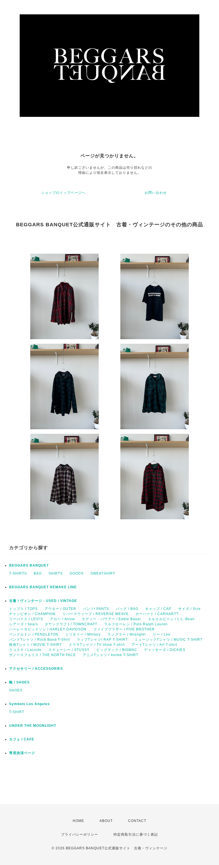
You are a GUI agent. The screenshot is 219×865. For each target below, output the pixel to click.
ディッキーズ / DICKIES (164, 650)
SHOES (16, 690)
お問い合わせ (156, 193)
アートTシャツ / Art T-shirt (154, 645)
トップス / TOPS (23, 609)
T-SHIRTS (18, 573)
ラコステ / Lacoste (25, 650)
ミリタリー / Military (83, 634)
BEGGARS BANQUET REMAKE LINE (43, 587)
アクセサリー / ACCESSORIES (36, 669)
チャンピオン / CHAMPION (32, 614)
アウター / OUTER (60, 609)
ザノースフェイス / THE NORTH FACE (42, 655)
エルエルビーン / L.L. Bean (171, 619)
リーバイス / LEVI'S (26, 619)
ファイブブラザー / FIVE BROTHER (124, 629)
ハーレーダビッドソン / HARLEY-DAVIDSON (47, 629)
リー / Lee (162, 634)
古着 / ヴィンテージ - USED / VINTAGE (43, 601)
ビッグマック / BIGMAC (116, 650)
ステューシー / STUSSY (69, 650)
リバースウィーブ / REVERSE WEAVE (95, 614)
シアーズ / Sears (23, 624)
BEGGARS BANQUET (29, 565)
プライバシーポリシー (79, 834)
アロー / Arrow (62, 619)
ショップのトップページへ (63, 193)
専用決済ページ (22, 753)
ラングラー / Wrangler (127, 634)
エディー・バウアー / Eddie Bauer (111, 619)
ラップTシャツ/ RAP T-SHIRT (102, 640)
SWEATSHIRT (102, 573)
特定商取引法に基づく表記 (135, 834)
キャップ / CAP (158, 609)
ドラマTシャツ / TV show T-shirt (97, 645)
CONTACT (137, 821)
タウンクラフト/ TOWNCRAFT (71, 624)
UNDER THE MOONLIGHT (32, 726)
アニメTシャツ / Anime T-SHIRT (110, 655)
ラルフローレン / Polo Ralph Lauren (136, 624)
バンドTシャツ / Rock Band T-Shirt (39, 640)
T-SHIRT (16, 712)
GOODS (77, 573)
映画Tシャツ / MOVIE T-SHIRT (35, 645)
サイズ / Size (189, 609)
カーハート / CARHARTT (157, 614)
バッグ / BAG (127, 609)
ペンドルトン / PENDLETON (33, 634)
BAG (38, 573)
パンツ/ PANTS (96, 609)
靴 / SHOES (19, 682)
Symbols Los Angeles (29, 704)
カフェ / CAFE (21, 739)
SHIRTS (55, 573)
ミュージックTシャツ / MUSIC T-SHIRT (168, 640)
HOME (78, 821)
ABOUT (106, 821)
